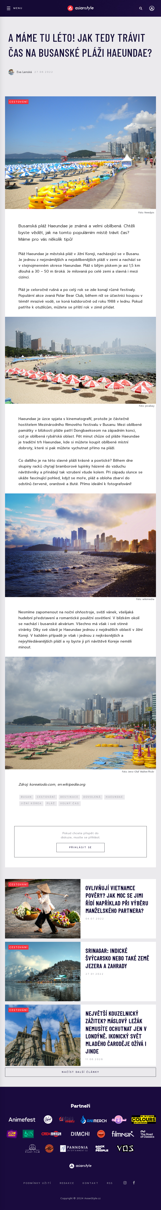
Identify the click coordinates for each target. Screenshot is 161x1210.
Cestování (18, 102)
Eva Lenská (24, 72)
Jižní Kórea (31, 803)
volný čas (69, 803)
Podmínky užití (37, 1183)
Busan (26, 797)
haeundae (114, 797)
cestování (46, 797)
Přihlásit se (80, 847)
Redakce (67, 1183)
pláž (51, 803)
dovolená (92, 797)
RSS (110, 1183)
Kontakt (91, 1183)
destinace (69, 797)
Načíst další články (80, 1072)
